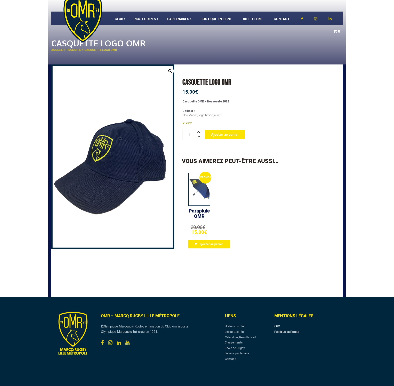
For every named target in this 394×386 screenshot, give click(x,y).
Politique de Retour (286, 331)
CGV (277, 326)
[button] (170, 71)
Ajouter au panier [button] (211, 244)
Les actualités (234, 331)
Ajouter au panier (225, 134)
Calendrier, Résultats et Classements (240, 340)
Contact (230, 359)
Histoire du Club (235, 326)
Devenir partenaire (237, 353)
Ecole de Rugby (235, 348)
